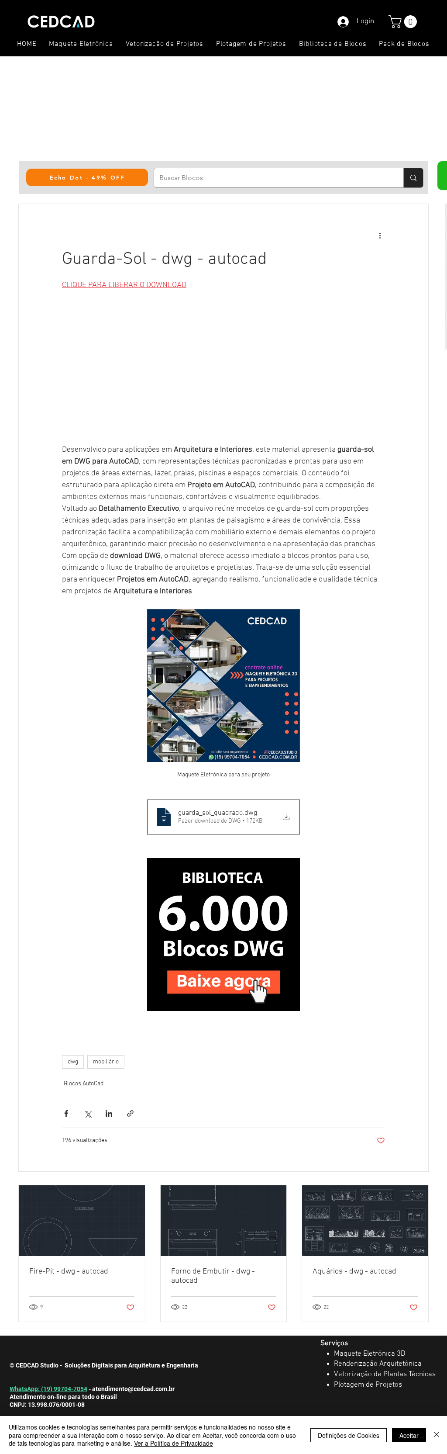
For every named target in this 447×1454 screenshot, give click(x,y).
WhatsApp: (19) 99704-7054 (48, 1388)
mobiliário (106, 1062)
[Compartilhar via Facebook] (66, 1113)
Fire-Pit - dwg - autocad (68, 1271)
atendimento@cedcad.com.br (133, 1388)
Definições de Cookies (348, 1435)
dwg (73, 1062)
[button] (404, 21)
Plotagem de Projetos (368, 1385)
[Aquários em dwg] (365, 1220)
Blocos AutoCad (83, 1083)
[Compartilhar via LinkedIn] (109, 1113)
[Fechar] (436, 1435)
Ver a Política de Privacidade (173, 1443)
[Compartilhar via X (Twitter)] (87, 1113)
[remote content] (223, 367)
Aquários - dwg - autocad (354, 1271)
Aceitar (409, 1435)
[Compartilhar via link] (130, 1113)
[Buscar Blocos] (413, 177)
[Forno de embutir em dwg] (224, 1220)
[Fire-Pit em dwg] (82, 1220)
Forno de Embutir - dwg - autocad (213, 1276)
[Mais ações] (380, 235)
